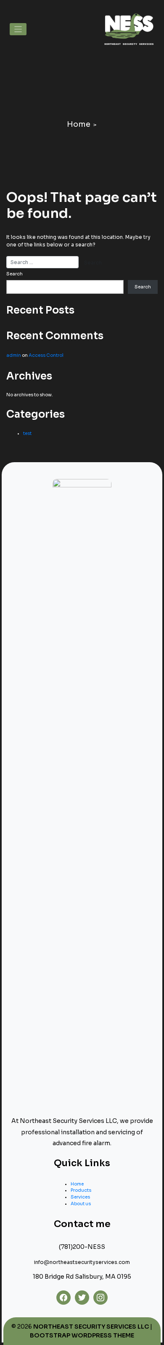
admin (13, 355)
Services (80, 1197)
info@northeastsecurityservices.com (82, 1262)
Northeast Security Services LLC (91, 1326)
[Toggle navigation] (18, 29)
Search (14, 274)
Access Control (46, 355)
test (27, 433)
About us (81, 1203)
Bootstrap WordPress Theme (82, 1335)
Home (78, 124)
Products (81, 1190)
